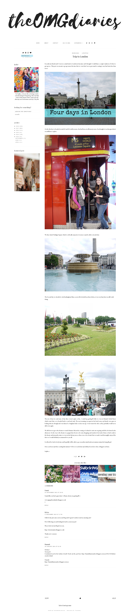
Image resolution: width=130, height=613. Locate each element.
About (46, 43)
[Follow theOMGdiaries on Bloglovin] (27, 56)
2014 (17, 134)
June (17, 140)
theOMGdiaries (60, 610)
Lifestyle (85, 53)
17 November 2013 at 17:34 (53, 514)
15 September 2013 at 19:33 (54, 492)
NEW (47, 598)
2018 (17, 126)
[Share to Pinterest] (82, 456)
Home (38, 43)
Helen (47, 512)
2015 (17, 132)
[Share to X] (79, 456)
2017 (17, 128)
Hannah (47, 544)
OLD (114, 598)
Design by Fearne (74, 610)
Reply (46, 505)
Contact (56, 43)
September (19, 138)
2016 (17, 130)
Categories (78, 43)
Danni (47, 490)
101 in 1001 (66, 43)
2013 (17, 136)
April (17, 142)
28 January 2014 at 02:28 (53, 546)
